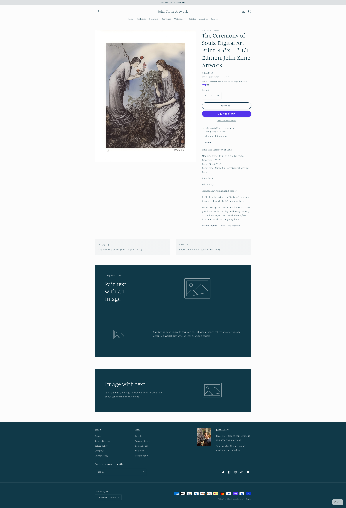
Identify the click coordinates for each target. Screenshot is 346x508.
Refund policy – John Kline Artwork (221, 225)
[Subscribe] (143, 472)
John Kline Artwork (230, 499)
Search (98, 436)
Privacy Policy (101, 456)
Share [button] (208, 142)
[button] (98, 11)
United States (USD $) (107, 497)
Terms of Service (102, 441)
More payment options (226, 120)
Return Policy (101, 446)
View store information (216, 136)
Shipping (206, 77)
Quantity (205, 90)
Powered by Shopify (244, 499)
